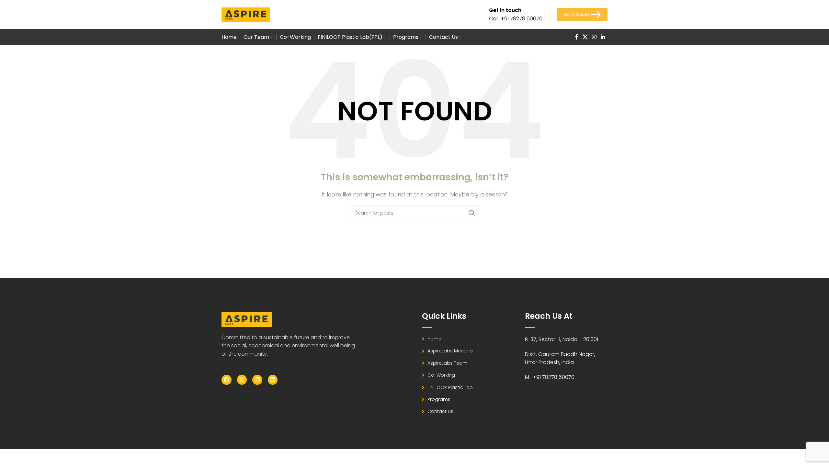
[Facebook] (226, 380)
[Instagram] (257, 380)
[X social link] (585, 37)
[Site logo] (245, 14)
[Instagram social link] (594, 37)
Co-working (441, 375)
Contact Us (440, 411)
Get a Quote (576, 14)
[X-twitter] (242, 380)
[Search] (471, 212)
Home (434, 339)
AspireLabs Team (447, 363)
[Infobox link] (515, 14)
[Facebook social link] (576, 37)
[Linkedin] (273, 380)
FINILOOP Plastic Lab (450, 387)
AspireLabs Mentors (450, 351)
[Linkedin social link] (603, 37)
